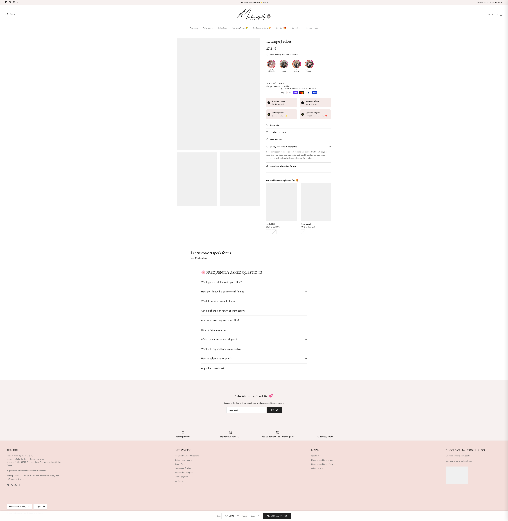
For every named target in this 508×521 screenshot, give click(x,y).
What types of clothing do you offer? (221, 282)
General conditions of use (322, 460)
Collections (222, 28)
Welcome (194, 28)
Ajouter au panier (277, 515)
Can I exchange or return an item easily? (223, 310)
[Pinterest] (14, 2)
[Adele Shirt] (281, 202)
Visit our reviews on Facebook (459, 460)
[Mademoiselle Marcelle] (254, 14)
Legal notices (316, 455)
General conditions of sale (322, 464)
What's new (208, 28)
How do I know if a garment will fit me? (222, 291)
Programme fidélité (183, 468)
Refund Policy (317, 468)
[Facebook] (6, 2)
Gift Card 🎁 (281, 28)
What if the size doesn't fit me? (218, 301)
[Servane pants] (316, 202)
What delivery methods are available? (221, 349)
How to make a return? (213, 330)
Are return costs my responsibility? (220, 320)
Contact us (296, 28)
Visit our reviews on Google (458, 455)
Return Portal (180, 464)
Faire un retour (312, 28)
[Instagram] (10, 2)
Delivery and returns (183, 460)
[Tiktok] (18, 2)
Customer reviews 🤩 (262, 28)
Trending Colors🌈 (240, 28)
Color (244, 515)
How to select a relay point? (216, 358)
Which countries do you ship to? (219, 339)
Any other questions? (212, 368)
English (497, 2)
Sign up (274, 410)
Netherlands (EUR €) (484, 2)
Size (219, 515)
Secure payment (181, 476)
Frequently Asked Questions (187, 455)
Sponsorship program (184, 472)
